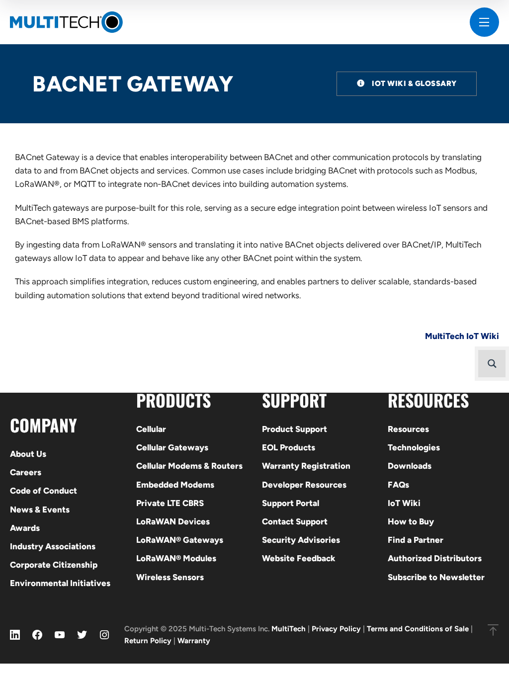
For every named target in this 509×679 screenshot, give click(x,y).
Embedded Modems (175, 485)
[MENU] (484, 22)
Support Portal (290, 503)
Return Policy (147, 640)
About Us (28, 454)
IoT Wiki (404, 503)
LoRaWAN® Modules (176, 558)
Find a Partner (415, 540)
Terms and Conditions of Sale (418, 628)
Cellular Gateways (172, 447)
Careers (25, 472)
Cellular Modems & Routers (189, 466)
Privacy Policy (336, 628)
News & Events (40, 509)
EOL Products (288, 447)
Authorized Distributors (435, 558)
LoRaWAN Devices (173, 521)
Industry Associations (52, 546)
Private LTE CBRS (170, 503)
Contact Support (295, 521)
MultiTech (288, 628)
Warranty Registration (306, 466)
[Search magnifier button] (492, 363)
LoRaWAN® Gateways (179, 540)
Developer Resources (304, 485)
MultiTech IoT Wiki (462, 336)
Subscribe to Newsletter (436, 577)
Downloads (409, 466)
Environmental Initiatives (60, 583)
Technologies (414, 447)
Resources (408, 429)
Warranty (193, 640)
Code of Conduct (43, 491)
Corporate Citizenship (53, 565)
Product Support (294, 429)
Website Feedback (299, 558)
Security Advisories (301, 540)
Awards (25, 528)
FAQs (398, 485)
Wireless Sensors (170, 577)
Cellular (151, 429)
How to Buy (411, 521)
